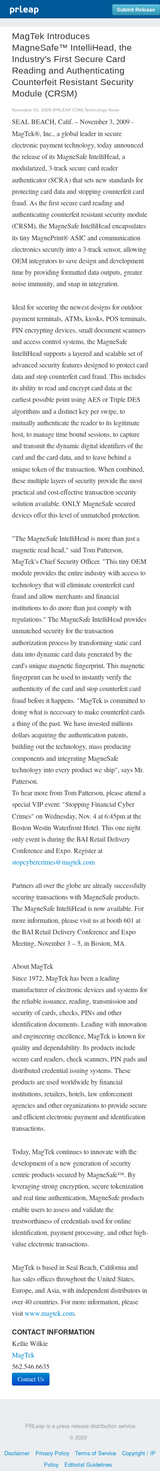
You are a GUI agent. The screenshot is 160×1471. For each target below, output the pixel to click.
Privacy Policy (52, 1453)
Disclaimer (16, 1453)
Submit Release (136, 9)
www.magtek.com (49, 1313)
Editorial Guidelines (88, 1464)
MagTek (23, 1354)
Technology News (101, 110)
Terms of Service (95, 1453)
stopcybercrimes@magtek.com (53, 861)
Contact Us (30, 1379)
